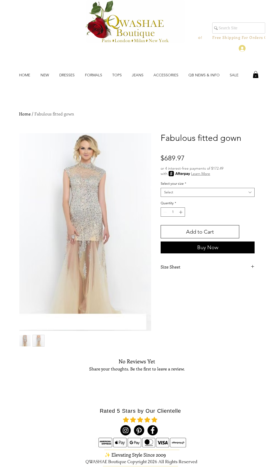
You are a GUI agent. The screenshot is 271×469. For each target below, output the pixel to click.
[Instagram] (125, 430)
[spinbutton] (173, 212)
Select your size (173, 183)
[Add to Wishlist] (248, 231)
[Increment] (181, 212)
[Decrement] (164, 212)
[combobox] (208, 192)
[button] (256, 74)
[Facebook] (152, 430)
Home (25, 114)
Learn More (200, 173)
